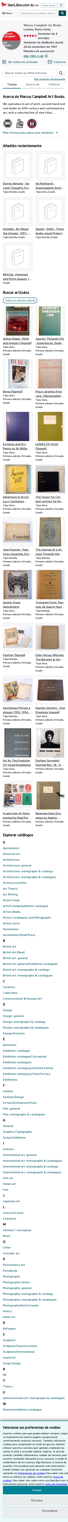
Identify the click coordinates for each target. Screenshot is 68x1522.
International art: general (19, 1155)
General (8, 1126)
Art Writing (10, 894)
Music (7, 1236)
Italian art (9, 1184)
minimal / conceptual (17, 1230)
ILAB (40, 56)
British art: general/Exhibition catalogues (30, 964)
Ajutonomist (11, 848)
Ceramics (9, 987)
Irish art (8, 1178)
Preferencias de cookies (31, 1473)
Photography (11, 1276)
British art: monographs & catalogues (28, 975)
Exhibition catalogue (16, 1050)
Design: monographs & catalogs (24, 1021)
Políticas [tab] (54, 84)
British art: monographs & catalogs (26, 969)
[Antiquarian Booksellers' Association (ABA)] (7, 128)
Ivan (5, 1189)
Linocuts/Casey (13, 1212)
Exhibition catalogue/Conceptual (24, 1056)
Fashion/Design (13, 1097)
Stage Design (12, 1363)
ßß (5, 1375)
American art (11, 854)
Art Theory (10, 888)
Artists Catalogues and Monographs (27, 917)
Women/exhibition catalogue (22, 1409)
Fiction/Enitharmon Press (20, 1103)
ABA (26, 56)
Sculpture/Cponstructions (20, 1346)
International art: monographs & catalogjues (32, 1160)
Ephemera (9, 1045)
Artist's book (11, 900)
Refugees (9, 1328)
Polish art (9, 1317)
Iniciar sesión (48, 5)
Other (7, 1247)
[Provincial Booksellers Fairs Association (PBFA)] (20, 128)
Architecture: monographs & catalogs (28, 871)
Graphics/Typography (17, 1131)
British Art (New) (14, 952)
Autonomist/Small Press (19, 935)
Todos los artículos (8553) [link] (20, 300)
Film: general (11, 1108)
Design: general (13, 1016)
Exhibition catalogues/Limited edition (28, 1068)
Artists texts (11, 923)
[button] (46, 56)
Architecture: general (17, 865)
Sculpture (9, 1340)
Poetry (7, 1311)
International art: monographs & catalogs (30, 1166)
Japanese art (11, 1201)
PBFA (33, 56)
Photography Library (16, 1282)
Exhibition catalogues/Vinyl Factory (26, 1074)
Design (7, 1010)
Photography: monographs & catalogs (28, 1294)
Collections (10, 993)
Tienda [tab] (12, 84)
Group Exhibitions (14, 1137)
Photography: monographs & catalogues (30, 1299)
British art (9, 946)
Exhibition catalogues (17, 1062)
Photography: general (17, 1288)
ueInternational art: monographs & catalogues (34, 1398)
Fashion (8, 1091)
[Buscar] (62, 13)
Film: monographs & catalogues (24, 1114)
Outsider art (11, 1253)
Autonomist (10, 929)
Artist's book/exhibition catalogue (25, 906)
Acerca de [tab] (32, 84)
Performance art (14, 1265)
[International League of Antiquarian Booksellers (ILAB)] (32, 128)
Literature (9, 1218)
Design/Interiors (14, 1033)
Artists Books (11, 911)
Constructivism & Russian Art (22, 998)
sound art (9, 1357)
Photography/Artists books (21, 1305)
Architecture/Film (14, 883)
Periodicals (10, 1270)
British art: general (15, 958)
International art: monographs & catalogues (32, 1172)
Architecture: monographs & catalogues (29, 877)
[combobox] (39, 13)
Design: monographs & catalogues (26, 1027)
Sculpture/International (18, 1351)
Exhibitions (10, 1079)
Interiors (8, 1149)
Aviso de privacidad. (56, 1483)
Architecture (11, 859)
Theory (8, 1386)
